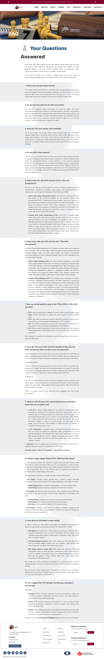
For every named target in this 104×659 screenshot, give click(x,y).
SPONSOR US (62, 639)
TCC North (12, 642)
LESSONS (61, 632)
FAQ (59, 642)
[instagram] (13, 652)
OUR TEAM (45, 632)
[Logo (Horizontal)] (18, 5)
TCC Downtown (13, 639)
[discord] (17, 652)
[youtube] (21, 652)
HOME (44, 628)
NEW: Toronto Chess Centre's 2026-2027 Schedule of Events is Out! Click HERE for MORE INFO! (52, 2)
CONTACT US (46, 642)
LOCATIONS (61, 635)
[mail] (25, 652)
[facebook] (4, 652)
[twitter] (8, 652)
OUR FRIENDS (46, 635)
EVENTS (60, 628)
